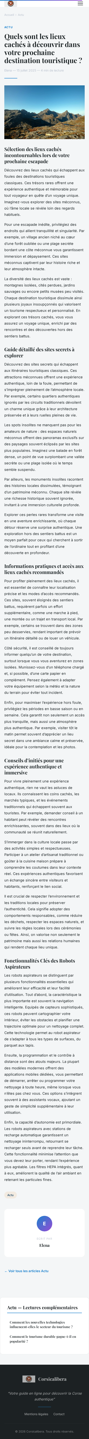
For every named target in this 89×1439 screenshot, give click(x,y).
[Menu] (80, 3)
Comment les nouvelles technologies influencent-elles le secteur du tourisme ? (41, 1324)
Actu (21, 14)
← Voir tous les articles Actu (26, 1271)
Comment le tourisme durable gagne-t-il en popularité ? (43, 1338)
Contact (59, 1414)
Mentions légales (36, 1414)
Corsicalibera (52, 1379)
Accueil (9, 14)
